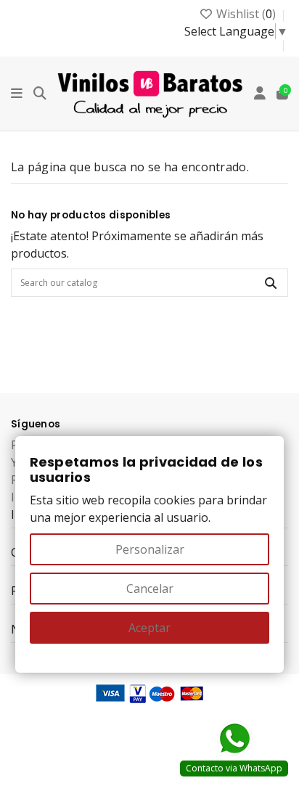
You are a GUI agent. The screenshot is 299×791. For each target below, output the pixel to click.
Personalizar (149, 549)
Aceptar (149, 628)
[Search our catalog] (270, 283)
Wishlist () (246, 14)
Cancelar (149, 589)
